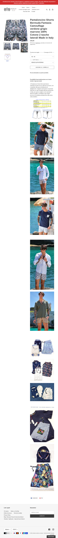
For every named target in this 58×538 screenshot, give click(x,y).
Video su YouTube (15, 511)
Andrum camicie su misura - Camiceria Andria (41, 533)
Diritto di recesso (8, 513)
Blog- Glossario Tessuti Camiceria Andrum (13, 517)
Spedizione (37, 42)
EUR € (14, 529)
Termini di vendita (18, 513)
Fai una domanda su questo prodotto (39, 72)
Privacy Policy (7, 515)
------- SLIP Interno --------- (36, 59)
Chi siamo (6, 511)
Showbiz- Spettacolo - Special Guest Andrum (14, 519)
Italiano (7, 529)
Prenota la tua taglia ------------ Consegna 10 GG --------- (42, 53)
